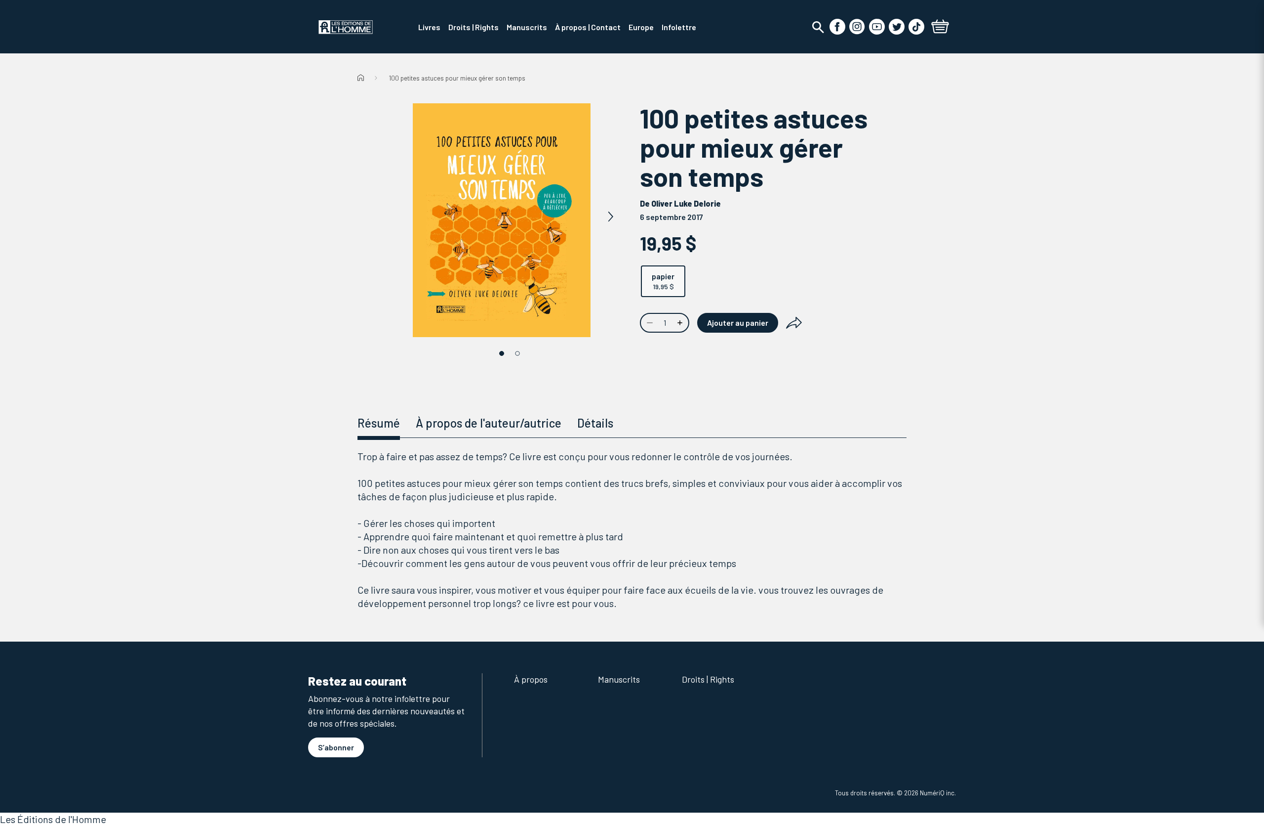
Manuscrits (619, 679)
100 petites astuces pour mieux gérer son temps (457, 78)
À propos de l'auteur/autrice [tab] (488, 423)
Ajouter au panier (737, 322)
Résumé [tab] (378, 423)
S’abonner (336, 747)
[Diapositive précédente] (393, 217)
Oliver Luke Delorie (686, 203)
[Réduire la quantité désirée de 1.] (649, 323)
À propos (531, 679)
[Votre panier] (940, 28)
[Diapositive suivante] (610, 217)
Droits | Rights (708, 679)
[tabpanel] (632, 530)
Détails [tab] (595, 423)
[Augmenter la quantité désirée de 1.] (680, 323)
